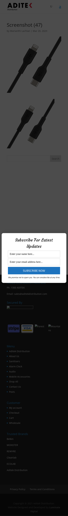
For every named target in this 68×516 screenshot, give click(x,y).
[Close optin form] (62, 238)
